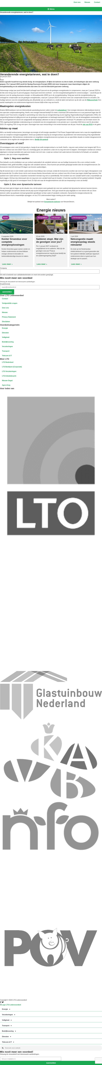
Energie (5, 328)
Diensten (5, 333)
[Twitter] (3, 1002)
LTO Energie (56, 217)
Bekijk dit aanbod (41, 139)
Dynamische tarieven (52, 202)
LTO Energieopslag (78, 217)
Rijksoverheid (92, 100)
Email (5, 284)
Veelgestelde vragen (9, 303)
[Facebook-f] (1, 1002)
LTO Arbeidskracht (9, 376)
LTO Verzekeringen (9, 371)
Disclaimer (6, 321)
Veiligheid (5, 337)
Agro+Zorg (6, 385)
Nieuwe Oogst (7, 380)
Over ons (77, 2)
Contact (97, 2)
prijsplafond (62, 110)
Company (3, 268)
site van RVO (87, 124)
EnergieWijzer (42, 217)
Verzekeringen (7, 346)
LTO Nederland (7, 362)
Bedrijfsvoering (8, 342)
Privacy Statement (9, 317)
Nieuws (87, 2)
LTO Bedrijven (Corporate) (12, 367)
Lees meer (6, 264)
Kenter (5, 217)
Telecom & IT (7, 355)
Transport (5, 351)
